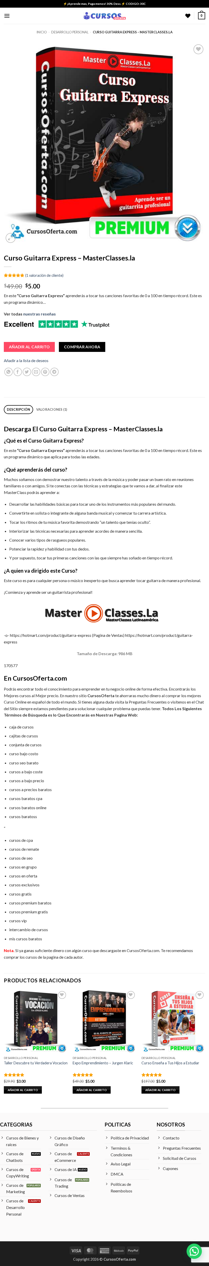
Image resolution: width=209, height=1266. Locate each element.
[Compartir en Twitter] (27, 372)
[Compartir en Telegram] (54, 372)
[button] (7, 15)
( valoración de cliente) (44, 275)
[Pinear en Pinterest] (45, 372)
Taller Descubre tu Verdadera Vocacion (36, 1063)
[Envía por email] (36, 372)
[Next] (205, 1046)
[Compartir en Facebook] (18, 372)
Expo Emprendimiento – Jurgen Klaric (103, 1063)
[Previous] (4, 1046)
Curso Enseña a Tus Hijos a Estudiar (170, 1063)
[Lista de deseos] (187, 15)
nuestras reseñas (39, 313)
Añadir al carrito (29, 347)
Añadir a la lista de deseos (26, 360)
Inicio (41, 32)
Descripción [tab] (18, 409)
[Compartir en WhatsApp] (8, 372)
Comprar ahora (82, 347)
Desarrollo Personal (69, 32)
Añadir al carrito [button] (23, 1090)
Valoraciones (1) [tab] (51, 409)
